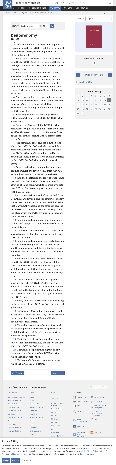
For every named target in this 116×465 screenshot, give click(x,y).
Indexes (32, 424)
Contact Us (55, 412)
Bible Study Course (14, 404)
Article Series (34, 411)
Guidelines (33, 428)
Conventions (55, 426)
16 (13, 44)
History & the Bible (14, 431)
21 (14, 350)
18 (14, 311)
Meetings (54, 419)
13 (14, 230)
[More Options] (109, 13)
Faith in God (12, 424)
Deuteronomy (42, 13)
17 (14, 300)
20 (14, 339)
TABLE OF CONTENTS (94, 75)
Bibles (15, 13)
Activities (54, 429)
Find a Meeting (97, 397)
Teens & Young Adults (15, 417)
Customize (26, 460)
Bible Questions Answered (16, 397)
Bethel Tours (55, 416)
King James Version (27, 13)
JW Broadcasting (36, 431)
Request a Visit (56, 409)
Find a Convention (81, 401)
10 (14, 178)
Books (32, 400)
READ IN (81, 18)
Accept (6, 460)
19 (14, 325)
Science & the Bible (14, 428)
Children (11, 421)
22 (14, 360)
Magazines (33, 414)
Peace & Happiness (14, 411)
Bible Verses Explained (15, 400)
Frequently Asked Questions (57, 404)
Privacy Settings (87, 454)
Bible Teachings (13, 393)
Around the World (57, 436)
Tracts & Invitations (36, 407)
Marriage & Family (14, 414)
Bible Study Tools (13, 407)
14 (14, 241)
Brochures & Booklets (37, 404)
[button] (37, 8)
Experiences (55, 433)
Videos (32, 434)
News (53, 393)
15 (14, 258)
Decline (15, 460)
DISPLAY (15, 26)
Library (7, 13)
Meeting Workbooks (37, 417)
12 (14, 220)
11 (14, 195)
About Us (54, 399)
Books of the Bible (84, 82)
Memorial (54, 422)
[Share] (104, 13)
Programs (33, 421)
